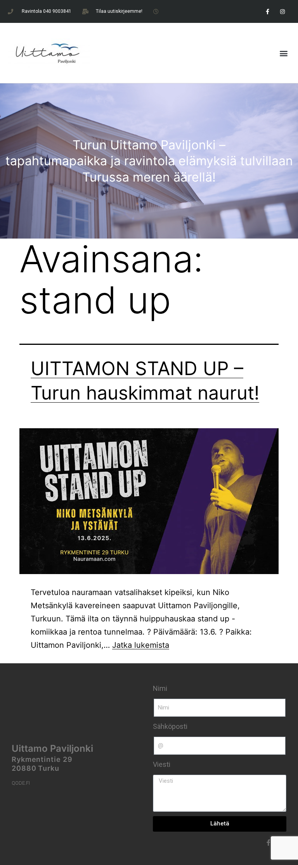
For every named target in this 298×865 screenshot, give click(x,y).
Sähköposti (170, 726)
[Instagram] (282, 11)
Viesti (161, 764)
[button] (283, 53)
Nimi (160, 688)
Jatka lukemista (140, 645)
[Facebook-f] (267, 11)
